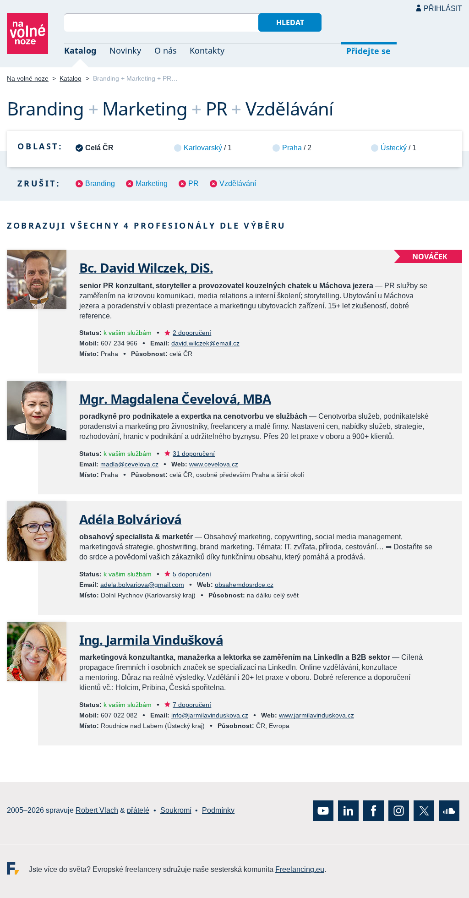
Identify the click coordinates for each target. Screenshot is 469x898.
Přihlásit (443, 8)
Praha (292, 148)
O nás (165, 50)
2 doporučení (192, 332)
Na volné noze (28, 78)
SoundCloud (449, 810)
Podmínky (218, 810)
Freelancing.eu (18, 868)
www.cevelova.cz (213, 464)
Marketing (152, 183)
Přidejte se (368, 50)
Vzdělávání (237, 183)
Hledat (290, 22)
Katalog (80, 50)
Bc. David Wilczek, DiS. (146, 267)
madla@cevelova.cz (129, 464)
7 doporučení (192, 704)
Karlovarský (203, 148)
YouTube (323, 810)
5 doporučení (192, 574)
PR (193, 183)
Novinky (125, 50)
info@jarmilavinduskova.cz (209, 715)
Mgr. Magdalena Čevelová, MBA (175, 398)
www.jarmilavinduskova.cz (316, 715)
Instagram (398, 810)
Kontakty (207, 50)
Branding (100, 183)
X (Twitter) (424, 810)
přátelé (138, 810)
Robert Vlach (97, 810)
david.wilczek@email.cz (205, 343)
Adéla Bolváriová (130, 519)
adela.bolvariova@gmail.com (142, 584)
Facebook (373, 810)
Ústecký (394, 148)
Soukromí (175, 810)
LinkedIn (348, 810)
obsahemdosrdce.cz (244, 584)
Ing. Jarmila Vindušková (151, 639)
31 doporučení (194, 453)
